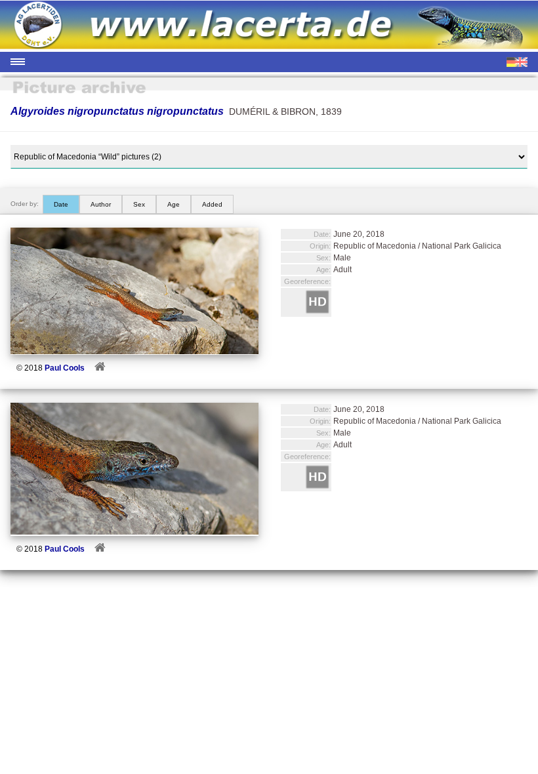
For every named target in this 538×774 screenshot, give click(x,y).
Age (173, 204)
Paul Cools (65, 368)
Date (61, 204)
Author (101, 204)
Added (212, 204)
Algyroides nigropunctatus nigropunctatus (117, 111)
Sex (139, 204)
